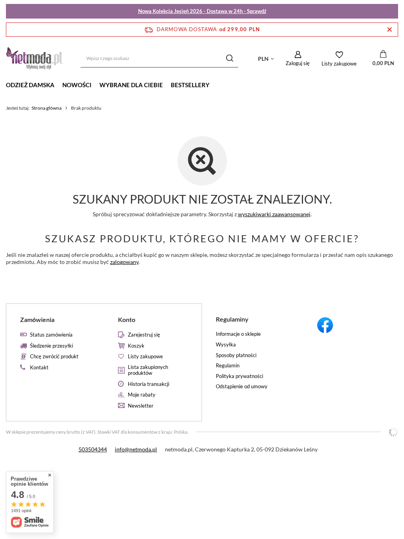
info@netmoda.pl (136, 449)
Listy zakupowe (339, 63)
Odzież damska (30, 84)
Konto (126, 319)
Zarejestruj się (144, 335)
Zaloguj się (298, 63)
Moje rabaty (141, 395)
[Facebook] (349, 326)
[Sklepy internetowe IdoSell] (393, 432)
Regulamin (227, 366)
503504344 (93, 449)
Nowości (77, 84)
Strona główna (47, 108)
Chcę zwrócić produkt (54, 356)
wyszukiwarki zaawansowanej (274, 214)
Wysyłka (226, 345)
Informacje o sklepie (238, 334)
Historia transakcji (148, 384)
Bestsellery (190, 84)
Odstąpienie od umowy (241, 386)
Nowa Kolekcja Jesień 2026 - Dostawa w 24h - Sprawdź (202, 11)
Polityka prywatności (239, 376)
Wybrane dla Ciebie (131, 84)
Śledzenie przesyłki (51, 346)
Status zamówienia (51, 335)
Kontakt (39, 368)
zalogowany (124, 261)
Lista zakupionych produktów (148, 370)
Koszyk (136, 346)
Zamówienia (37, 319)
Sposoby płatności (236, 355)
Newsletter (140, 406)
